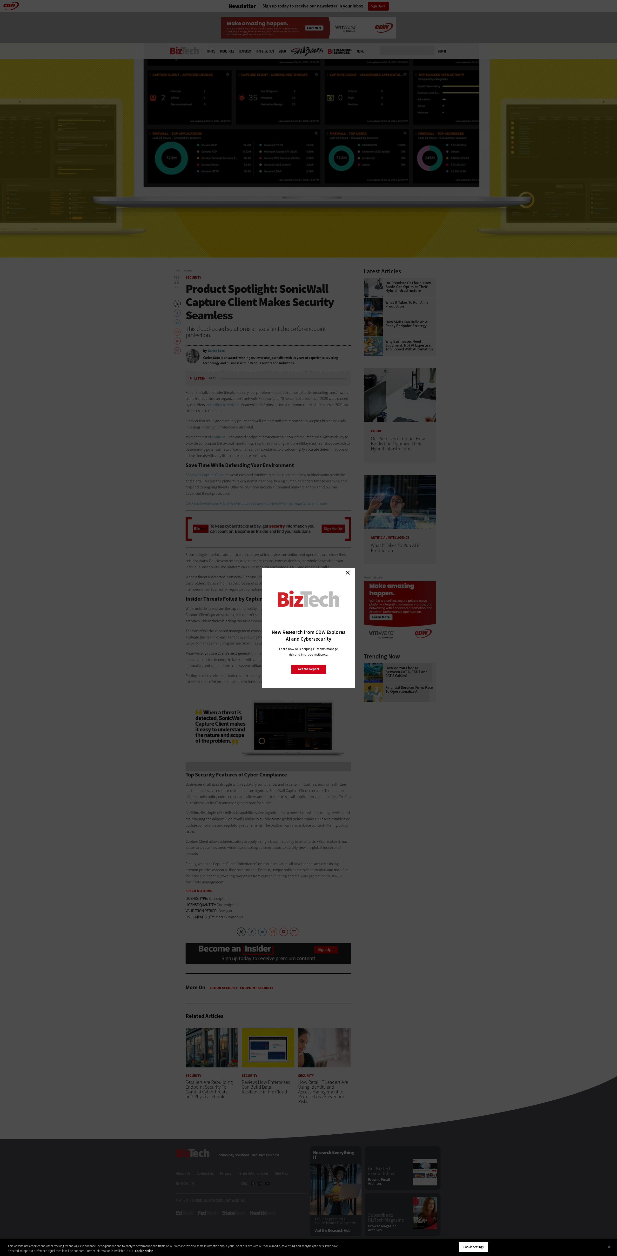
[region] (308, 1247)
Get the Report (308, 669)
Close (347, 572)
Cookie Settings (473, 1247)
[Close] (609, 1247)
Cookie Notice (144, 1251)
